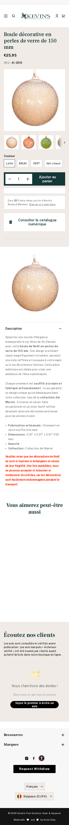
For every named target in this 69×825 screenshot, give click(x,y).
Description (13, 328)
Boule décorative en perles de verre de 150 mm (18, 563)
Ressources (13, 735)
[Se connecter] (57, 16)
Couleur (9, 156)
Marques (11, 744)
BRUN (23, 163)
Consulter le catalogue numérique (37, 222)
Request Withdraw (34, 769)
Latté (9, 163)
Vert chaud (53, 163)
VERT (36, 163)
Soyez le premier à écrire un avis (34, 704)
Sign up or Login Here (42, 204)
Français (32, 786)
